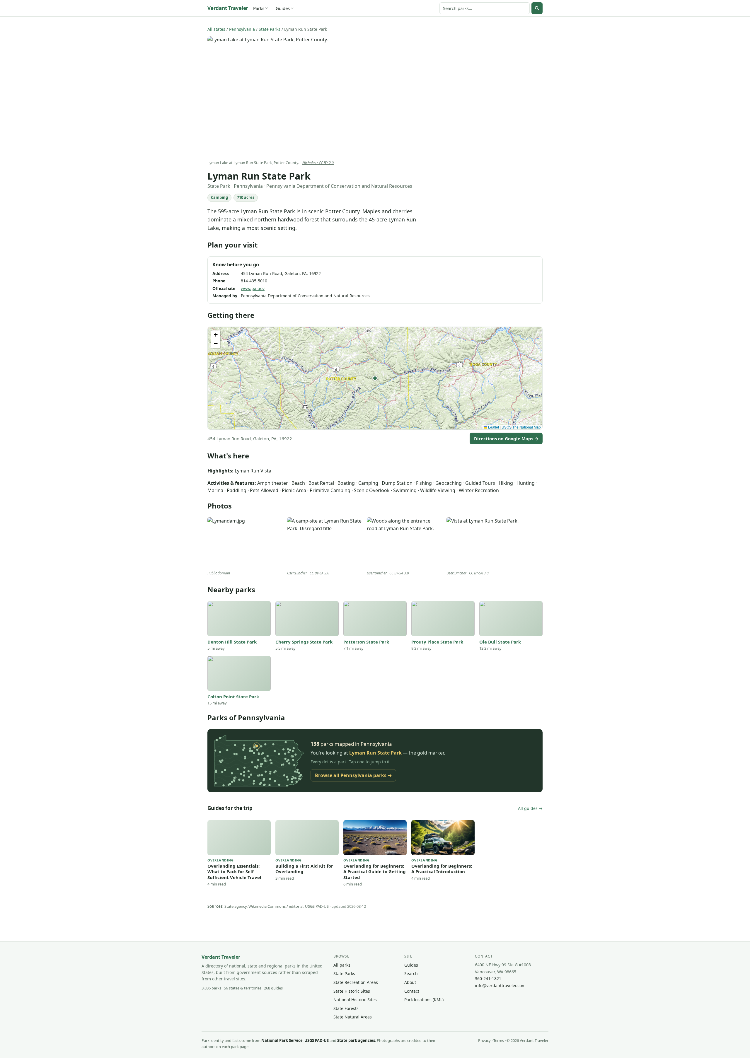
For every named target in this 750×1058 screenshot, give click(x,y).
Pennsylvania (242, 29)
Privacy (484, 1040)
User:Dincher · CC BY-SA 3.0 (308, 573)
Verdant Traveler (227, 8)
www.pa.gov (253, 288)
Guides (283, 8)
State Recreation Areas (355, 982)
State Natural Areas (352, 1017)
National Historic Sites (355, 999)
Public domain (218, 573)
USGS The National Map (521, 426)
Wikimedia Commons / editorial (275, 906)
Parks (258, 8)
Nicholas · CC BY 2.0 (318, 162)
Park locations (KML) (424, 999)
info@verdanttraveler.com (500, 985)
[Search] (537, 8)
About (410, 982)
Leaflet (493, 426)
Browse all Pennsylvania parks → (353, 775)
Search (411, 973)
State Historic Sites (351, 991)
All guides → (530, 808)
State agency (235, 906)
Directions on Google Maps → (506, 438)
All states (216, 29)
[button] (375, 378)
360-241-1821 (488, 978)
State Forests (346, 1008)
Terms (498, 1040)
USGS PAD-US (317, 906)
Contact (411, 991)
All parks (341, 965)
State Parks (269, 29)
